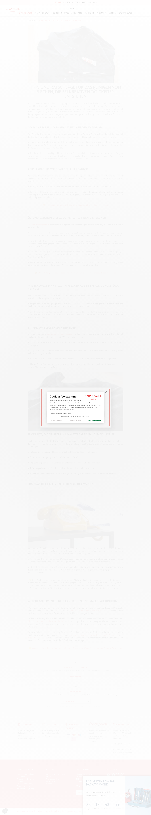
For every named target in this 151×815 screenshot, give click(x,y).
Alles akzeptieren (94, 420)
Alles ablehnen (56, 420)
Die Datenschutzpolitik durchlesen (60, 413)
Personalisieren (75, 420)
